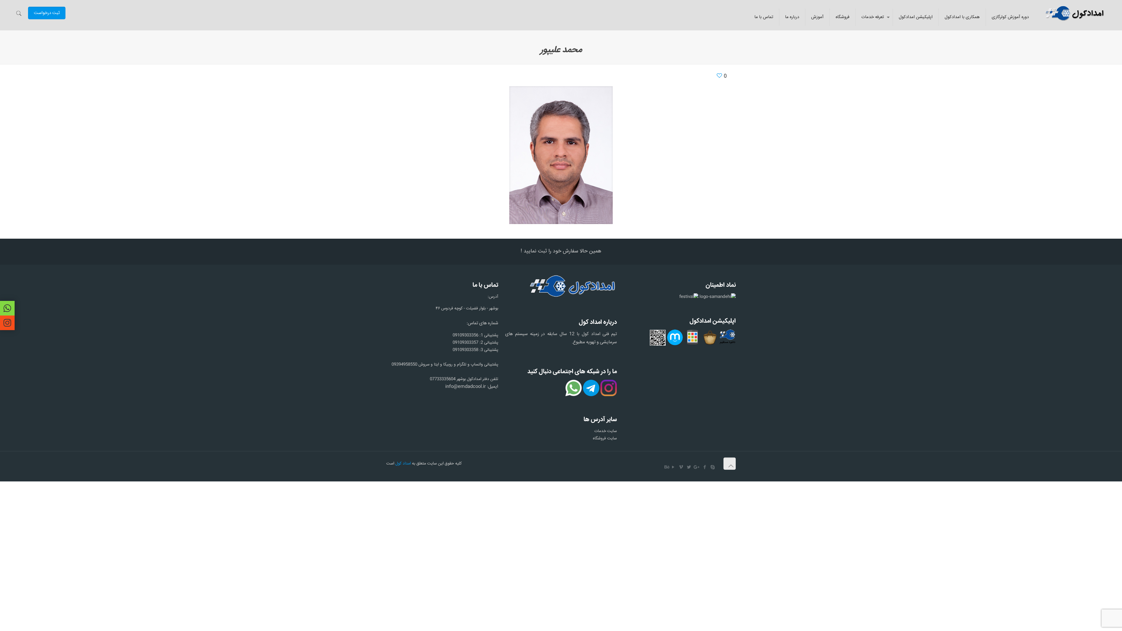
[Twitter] (689, 467)
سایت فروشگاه (605, 438)
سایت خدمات (605, 431)
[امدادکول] (1074, 13)
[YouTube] (673, 467)
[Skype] (713, 467)
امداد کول (403, 463)
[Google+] (697, 467)
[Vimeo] (681, 467)
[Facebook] (705, 467)
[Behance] (667, 467)
